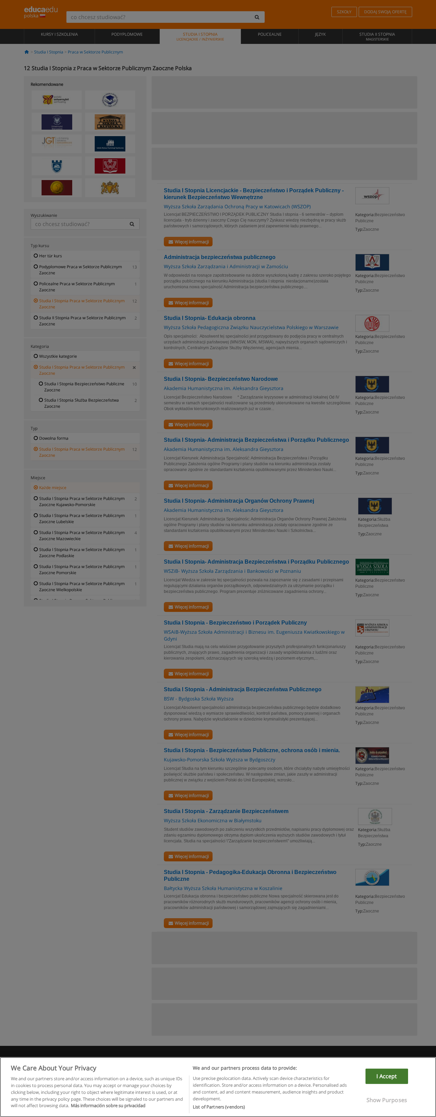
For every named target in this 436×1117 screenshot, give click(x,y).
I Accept (386, 1076)
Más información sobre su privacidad (108, 1105)
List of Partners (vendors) (219, 1106)
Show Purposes (387, 1100)
